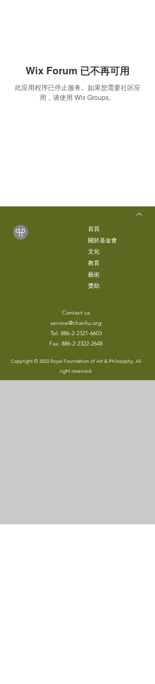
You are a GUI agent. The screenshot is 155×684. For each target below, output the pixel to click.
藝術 (94, 274)
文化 (94, 251)
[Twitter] (119, 679)
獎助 (94, 285)
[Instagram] (97, 679)
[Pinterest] (108, 679)
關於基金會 (102, 240)
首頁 (94, 228)
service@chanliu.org (76, 323)
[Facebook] (85, 679)
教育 (94, 263)
